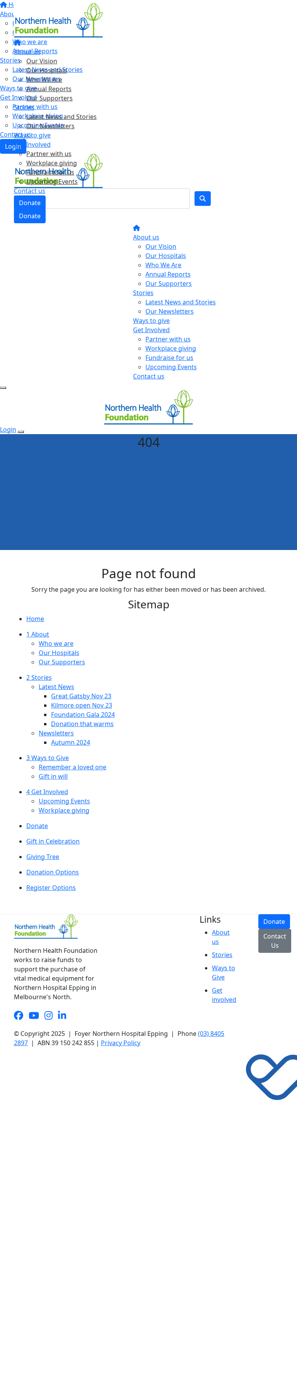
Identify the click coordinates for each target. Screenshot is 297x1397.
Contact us (29, 191)
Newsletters (56, 733)
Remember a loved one (72, 767)
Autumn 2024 (70, 742)
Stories (24, 107)
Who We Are (44, 79)
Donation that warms (82, 724)
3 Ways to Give (47, 758)
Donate (30, 203)
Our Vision (41, 61)
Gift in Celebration (53, 841)
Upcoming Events (52, 181)
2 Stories (39, 677)
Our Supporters (49, 98)
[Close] (21, 432)
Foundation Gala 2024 (83, 714)
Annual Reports (49, 89)
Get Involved (32, 144)
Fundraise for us (50, 172)
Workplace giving (51, 163)
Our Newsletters (50, 126)
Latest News (56, 686)
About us (27, 52)
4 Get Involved (47, 792)
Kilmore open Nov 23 (81, 705)
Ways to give (32, 135)
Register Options (51, 887)
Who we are (56, 643)
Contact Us (274, 941)
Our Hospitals (46, 70)
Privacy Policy (120, 1043)
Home (35, 618)
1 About (37, 634)
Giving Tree (42, 856)
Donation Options (52, 872)
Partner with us (49, 153)
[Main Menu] (3, 388)
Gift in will (53, 776)
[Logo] (58, 19)
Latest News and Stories (61, 116)
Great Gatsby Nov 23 (81, 696)
